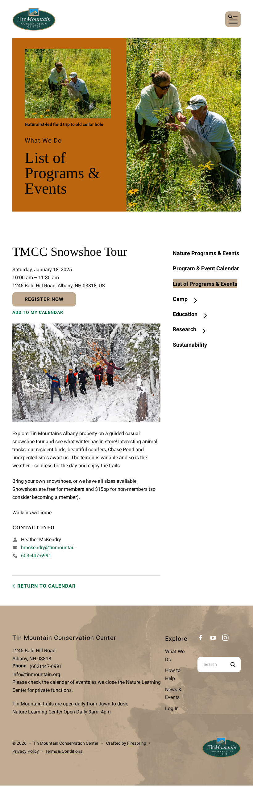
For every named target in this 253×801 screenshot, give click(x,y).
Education (185, 314)
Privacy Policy (25, 751)
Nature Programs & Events (206, 253)
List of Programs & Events (205, 284)
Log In (172, 708)
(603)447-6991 (46, 666)
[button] (233, 19)
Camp (180, 299)
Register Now (44, 299)
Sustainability (190, 344)
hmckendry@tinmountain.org (52, 547)
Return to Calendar (46, 586)
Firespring (136, 743)
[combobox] (211, 664)
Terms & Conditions (63, 751)
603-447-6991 (36, 556)
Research (184, 329)
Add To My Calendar (37, 312)
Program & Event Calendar (206, 268)
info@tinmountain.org (36, 674)
